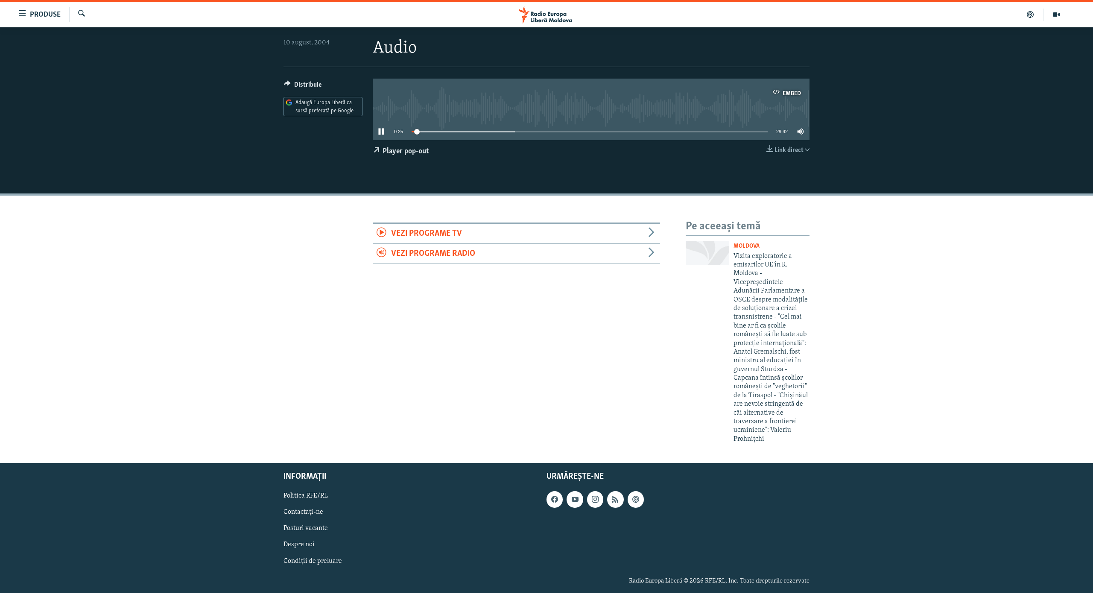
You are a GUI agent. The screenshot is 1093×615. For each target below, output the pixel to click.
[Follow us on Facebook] (554, 500)
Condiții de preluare (312, 561)
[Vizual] (1056, 14)
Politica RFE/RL (305, 496)
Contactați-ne (303, 512)
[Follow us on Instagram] (595, 500)
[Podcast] (1030, 14)
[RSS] (615, 500)
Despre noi (299, 545)
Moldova (747, 246)
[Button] (302, 87)
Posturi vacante (305, 528)
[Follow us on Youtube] (575, 500)
